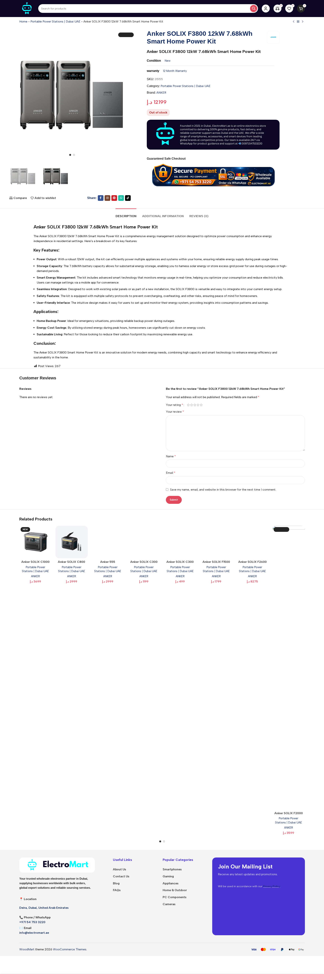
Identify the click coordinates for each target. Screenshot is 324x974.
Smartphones (172, 869)
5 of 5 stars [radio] (201, 404)
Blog (116, 883)
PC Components (174, 897)
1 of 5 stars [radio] (188, 404)
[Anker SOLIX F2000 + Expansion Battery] (288, 667)
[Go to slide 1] (70, 155)
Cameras (169, 904)
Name (171, 456)
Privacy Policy (271, 886)
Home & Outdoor (175, 890)
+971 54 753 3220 (32, 922)
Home (23, 21)
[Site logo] (26, 8)
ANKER (161, 92)
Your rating (174, 404)
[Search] (253, 8)
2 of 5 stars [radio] (191, 404)
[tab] (126, 214)
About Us (119, 869)
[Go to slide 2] (74, 155)
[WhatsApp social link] (121, 198)
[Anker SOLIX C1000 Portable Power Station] (35, 542)
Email (170, 473)
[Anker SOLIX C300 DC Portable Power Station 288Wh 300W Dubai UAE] (180, 542)
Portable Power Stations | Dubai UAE (55, 21)
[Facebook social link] (100, 198)
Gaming (168, 876)
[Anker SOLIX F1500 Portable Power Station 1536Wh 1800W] (216, 542)
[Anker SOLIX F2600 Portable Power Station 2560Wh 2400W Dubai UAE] (252, 542)
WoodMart (26, 949)
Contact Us (121, 876)
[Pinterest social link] (114, 198)
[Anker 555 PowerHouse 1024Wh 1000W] (108, 542)
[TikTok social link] (128, 198)
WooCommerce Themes (69, 949)
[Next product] (302, 21)
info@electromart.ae (34, 932)
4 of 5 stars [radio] (198, 404)
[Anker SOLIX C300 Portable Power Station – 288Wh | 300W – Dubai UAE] (144, 542)
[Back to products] (298, 21)
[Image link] (57, 865)
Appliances (171, 883)
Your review (175, 411)
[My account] (266, 8)
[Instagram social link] (107, 198)
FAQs (117, 890)
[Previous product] (293, 21)
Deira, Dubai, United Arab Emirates (44, 908)
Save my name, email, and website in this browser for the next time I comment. (223, 489)
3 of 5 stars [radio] (195, 404)
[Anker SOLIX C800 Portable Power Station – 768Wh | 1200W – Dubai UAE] (71, 542)
